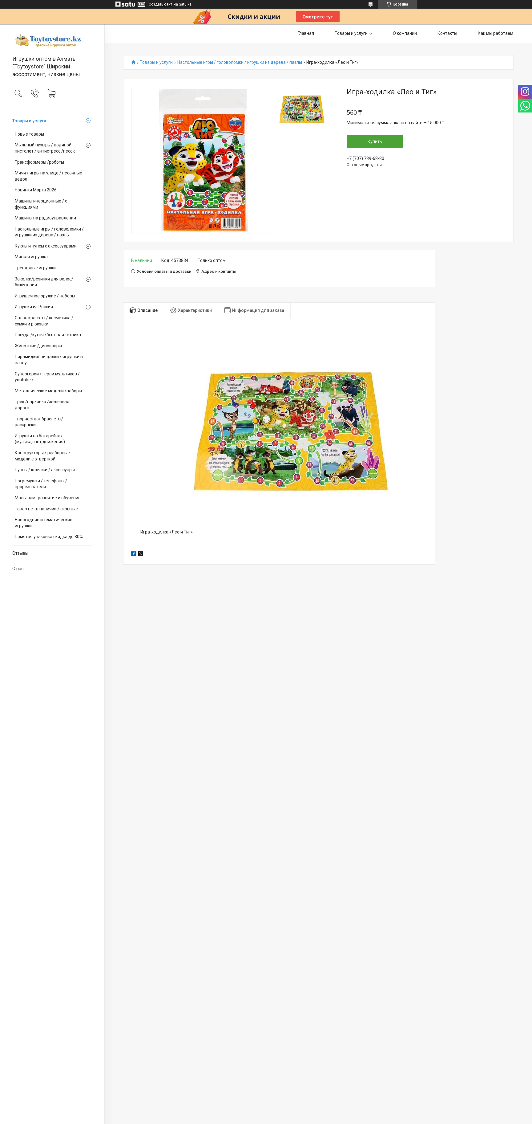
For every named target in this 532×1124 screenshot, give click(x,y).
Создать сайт (160, 4)
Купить (375, 141)
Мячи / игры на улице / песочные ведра (48, 176)
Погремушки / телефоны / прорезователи (41, 483)
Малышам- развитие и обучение (48, 497)
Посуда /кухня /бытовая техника (48, 334)
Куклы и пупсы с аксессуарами (46, 245)
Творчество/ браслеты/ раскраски (39, 421)
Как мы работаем (495, 33)
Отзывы (20, 553)
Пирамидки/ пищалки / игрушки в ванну (49, 359)
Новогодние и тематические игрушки (43, 522)
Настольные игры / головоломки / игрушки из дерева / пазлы (49, 232)
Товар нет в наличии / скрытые (46, 508)
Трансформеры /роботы (39, 162)
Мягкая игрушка (31, 256)
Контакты (447, 33)
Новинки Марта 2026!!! (37, 189)
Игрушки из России (34, 306)
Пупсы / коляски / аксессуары (45, 469)
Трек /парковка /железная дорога (42, 404)
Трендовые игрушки (35, 267)
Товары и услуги (29, 120)
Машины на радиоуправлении (45, 217)
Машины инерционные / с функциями (41, 204)
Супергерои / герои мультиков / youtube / (47, 376)
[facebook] (133, 554)
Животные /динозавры (38, 345)
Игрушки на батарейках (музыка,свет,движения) (40, 438)
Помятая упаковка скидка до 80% (49, 536)
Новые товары (29, 134)
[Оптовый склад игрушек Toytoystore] (52, 40)
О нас (17, 568)
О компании (405, 33)
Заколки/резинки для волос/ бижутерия (44, 282)
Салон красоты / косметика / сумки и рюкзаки (44, 320)
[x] (140, 554)
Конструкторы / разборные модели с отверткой (42, 455)
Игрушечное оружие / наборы (45, 295)
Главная (306, 33)
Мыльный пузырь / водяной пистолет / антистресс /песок (45, 147)
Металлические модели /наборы (48, 390)
